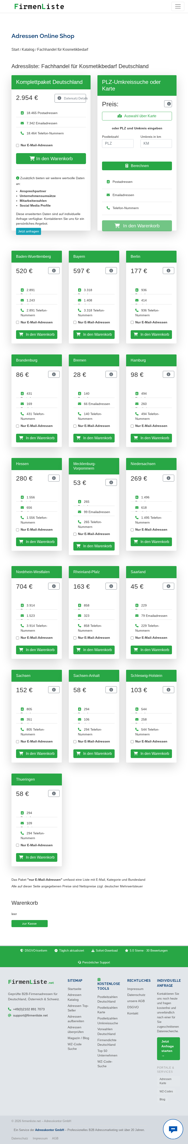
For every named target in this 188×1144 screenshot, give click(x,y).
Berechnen (139, 166)
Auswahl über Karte (140, 116)
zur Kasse (29, 923)
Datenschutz (136, 995)
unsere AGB (136, 1001)
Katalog (28, 49)
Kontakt (132, 1013)
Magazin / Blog (78, 1038)
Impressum (135, 989)
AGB (55, 1138)
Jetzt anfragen (28, 231)
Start (15, 49)
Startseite (74, 989)
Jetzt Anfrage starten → (167, 1048)
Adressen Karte (165, 1081)
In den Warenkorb (54, 158)
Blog (162, 1099)
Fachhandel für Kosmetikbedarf (62, 49)
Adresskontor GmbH (49, 1130)
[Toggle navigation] (177, 6)
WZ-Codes (166, 1091)
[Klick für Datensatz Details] (168, 103)
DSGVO (133, 1007)
